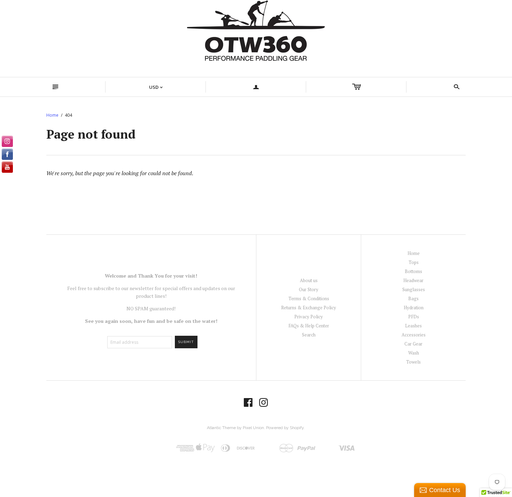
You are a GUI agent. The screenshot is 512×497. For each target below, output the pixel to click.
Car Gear (413, 344)
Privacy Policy (308, 316)
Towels (413, 362)
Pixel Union (253, 427)
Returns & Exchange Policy (308, 307)
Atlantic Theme (221, 427)
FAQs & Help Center (308, 326)
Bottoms (413, 271)
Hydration (414, 307)
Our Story (308, 289)
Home (52, 115)
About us (309, 280)
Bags (413, 298)
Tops (414, 262)
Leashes (413, 326)
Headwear (413, 280)
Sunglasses (413, 289)
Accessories (414, 335)
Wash (413, 353)
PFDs (413, 316)
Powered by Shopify (285, 427)
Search (309, 335)
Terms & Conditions (308, 298)
